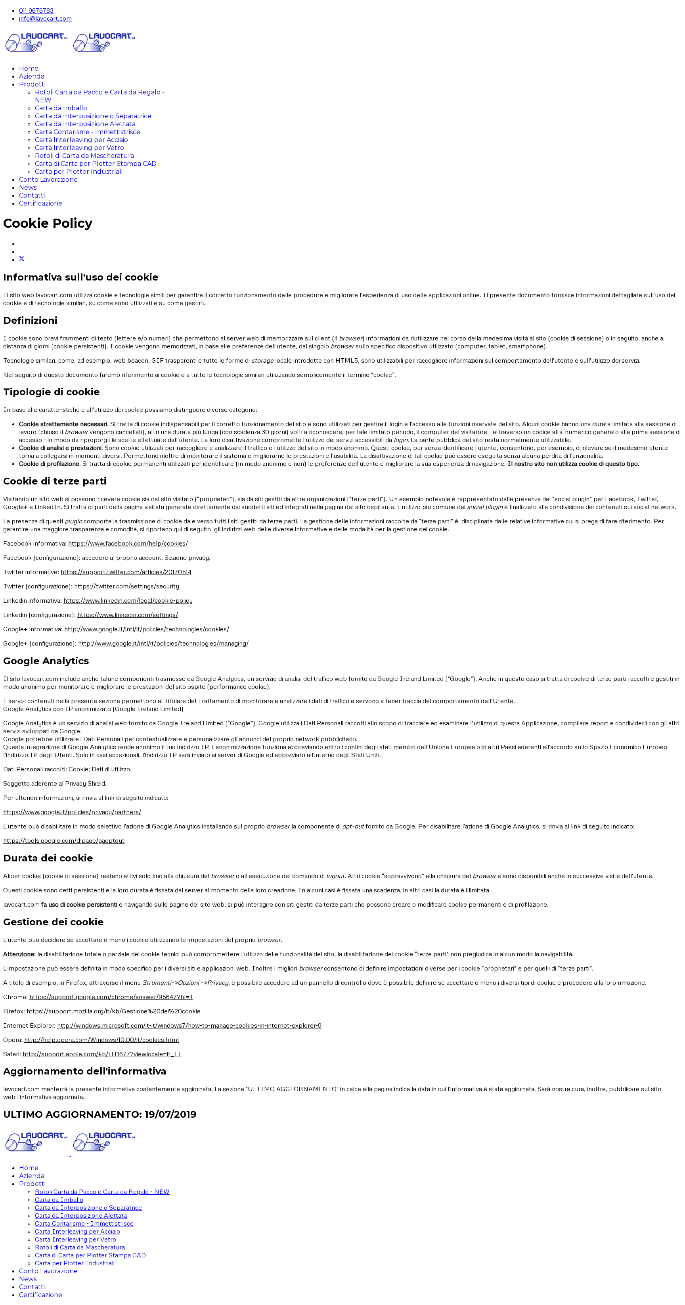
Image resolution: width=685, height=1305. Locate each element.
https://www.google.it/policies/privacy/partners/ (72, 812)
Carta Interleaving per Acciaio (81, 140)
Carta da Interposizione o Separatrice (93, 116)
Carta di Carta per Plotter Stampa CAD (96, 163)
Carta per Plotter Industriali (78, 171)
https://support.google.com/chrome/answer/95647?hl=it (111, 997)
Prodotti (32, 84)
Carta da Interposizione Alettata (85, 124)
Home (28, 68)
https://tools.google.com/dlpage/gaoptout (63, 840)
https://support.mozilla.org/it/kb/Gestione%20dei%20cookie (114, 1011)
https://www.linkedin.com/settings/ (127, 615)
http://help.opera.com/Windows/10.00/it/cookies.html (101, 1040)
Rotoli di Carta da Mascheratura (84, 156)
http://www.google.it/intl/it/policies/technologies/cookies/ (146, 629)
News (27, 187)
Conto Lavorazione (48, 179)
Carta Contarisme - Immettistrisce (87, 132)
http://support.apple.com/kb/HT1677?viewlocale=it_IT (102, 1054)
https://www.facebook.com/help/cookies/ (128, 543)
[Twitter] (22, 259)
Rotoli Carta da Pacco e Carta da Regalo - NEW (102, 1191)
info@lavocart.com (45, 18)
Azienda (31, 76)
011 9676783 (36, 10)
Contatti (32, 195)
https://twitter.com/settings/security (126, 586)
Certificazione (40, 203)
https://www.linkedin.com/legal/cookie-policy (128, 600)
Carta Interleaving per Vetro (79, 148)
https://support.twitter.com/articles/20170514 (126, 572)
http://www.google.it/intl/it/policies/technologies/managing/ (163, 643)
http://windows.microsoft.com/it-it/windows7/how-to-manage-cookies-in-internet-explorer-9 (189, 1025)
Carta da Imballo (61, 108)
